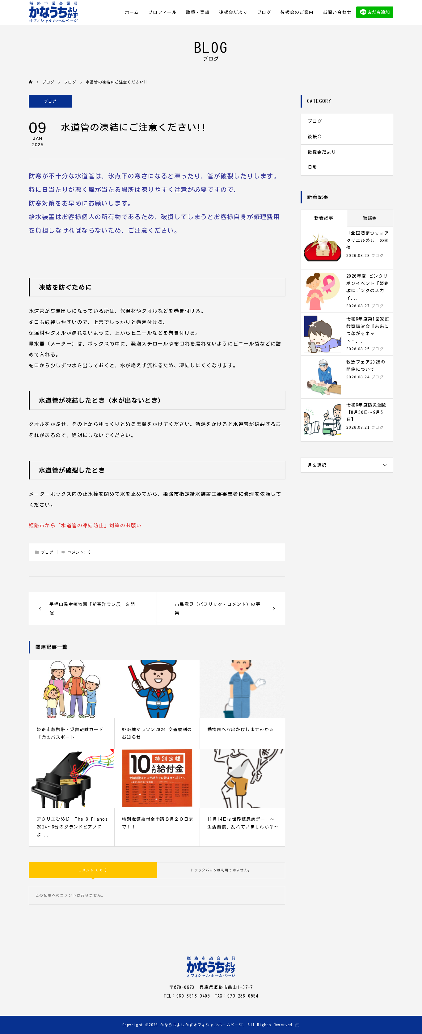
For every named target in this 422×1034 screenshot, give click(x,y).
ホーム (132, 12)
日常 (312, 167)
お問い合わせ (337, 12)
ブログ (264, 12)
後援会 (315, 136)
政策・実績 (198, 12)
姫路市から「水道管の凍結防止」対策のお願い (85, 525)
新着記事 (323, 218)
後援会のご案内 (297, 12)
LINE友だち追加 (374, 12)
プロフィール (162, 12)
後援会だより (233, 12)
